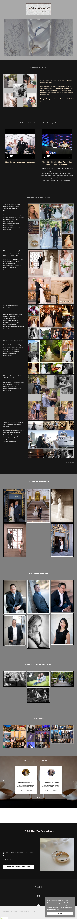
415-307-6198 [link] (8, 860)
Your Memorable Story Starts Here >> (19, 866)
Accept (60, 913)
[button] (70, 462)
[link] (38, 9)
